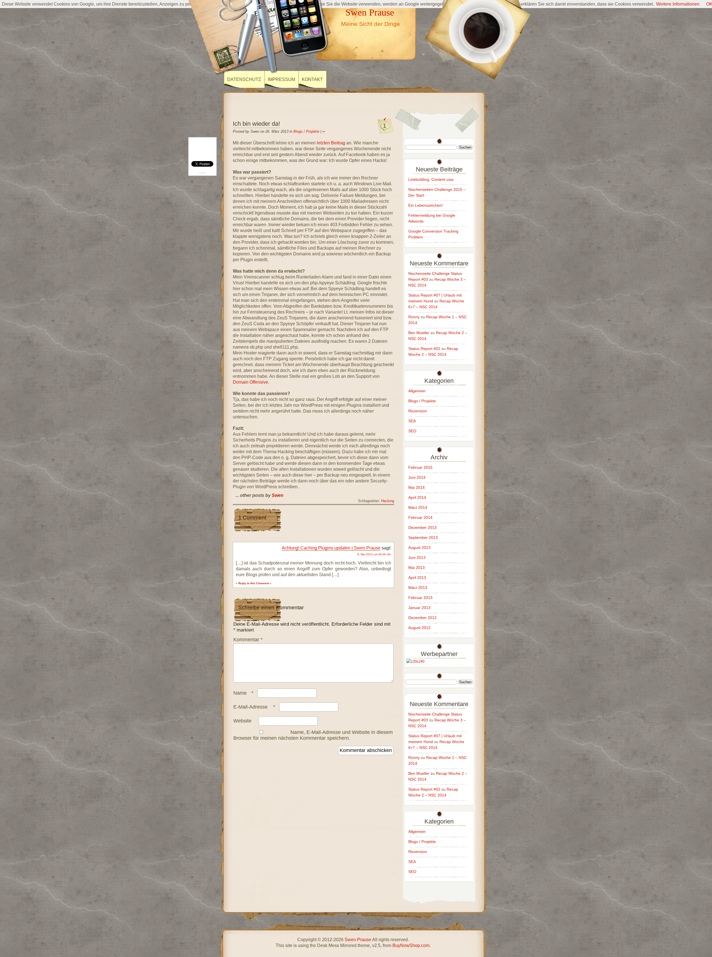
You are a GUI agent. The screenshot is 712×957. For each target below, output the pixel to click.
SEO (412, 431)
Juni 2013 (417, 557)
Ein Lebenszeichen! (425, 205)
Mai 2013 (416, 567)
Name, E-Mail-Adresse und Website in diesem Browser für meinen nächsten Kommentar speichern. (313, 735)
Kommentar (248, 639)
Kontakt (312, 79)
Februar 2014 (420, 517)
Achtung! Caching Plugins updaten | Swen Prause (331, 548)
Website (242, 721)
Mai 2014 (416, 487)
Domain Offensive (250, 382)
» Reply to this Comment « (253, 583)
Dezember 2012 (422, 617)
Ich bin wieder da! (256, 123)
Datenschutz (244, 79)
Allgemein (417, 391)
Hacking (387, 501)
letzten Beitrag (331, 142)
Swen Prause (369, 12)
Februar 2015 (420, 467)
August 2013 (419, 547)
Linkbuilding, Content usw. (431, 179)
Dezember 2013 (422, 527)
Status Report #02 (424, 348)
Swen (277, 495)
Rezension (417, 411)
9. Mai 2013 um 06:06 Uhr (374, 554)
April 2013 (417, 577)
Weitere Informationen (677, 4)
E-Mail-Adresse (254, 707)
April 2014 (417, 497)
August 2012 (419, 627)
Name (243, 693)
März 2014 (417, 507)
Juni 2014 (417, 477)
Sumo (202, 173)
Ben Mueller (418, 332)
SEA (412, 421)
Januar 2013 (419, 607)
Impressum (281, 79)
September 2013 (423, 537)
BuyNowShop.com (410, 945)
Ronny (414, 317)
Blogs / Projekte (306, 131)
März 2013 (417, 587)
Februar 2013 (420, 597)
